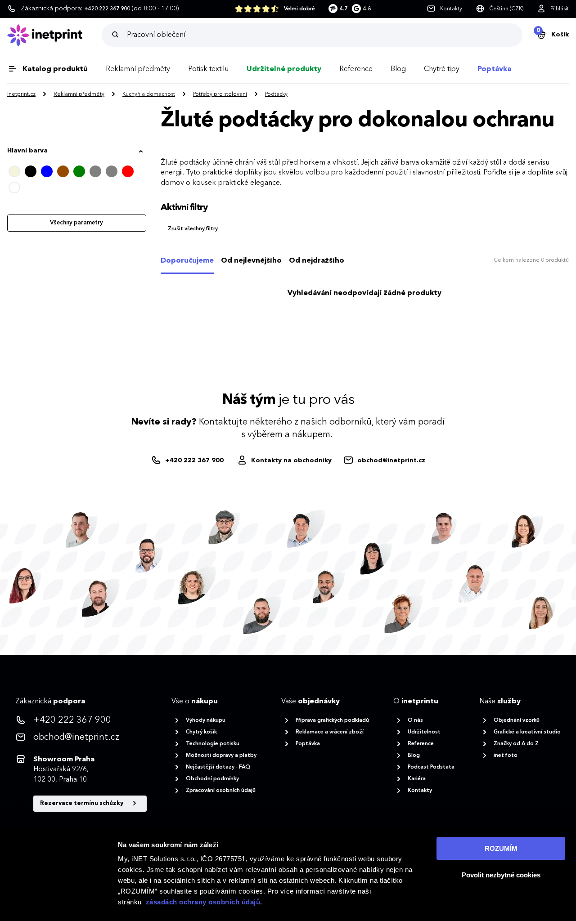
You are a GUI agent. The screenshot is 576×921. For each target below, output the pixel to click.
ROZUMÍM (501, 848)
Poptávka (494, 69)
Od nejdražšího (316, 260)
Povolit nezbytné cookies (501, 875)
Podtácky (276, 94)
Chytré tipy (441, 69)
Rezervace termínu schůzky (82, 803)
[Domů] (54, 35)
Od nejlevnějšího (251, 260)
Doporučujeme (187, 260)
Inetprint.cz (21, 94)
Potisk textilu (208, 69)
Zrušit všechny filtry (193, 229)
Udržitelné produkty (284, 69)
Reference (356, 69)
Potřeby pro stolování (220, 94)
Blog (398, 69)
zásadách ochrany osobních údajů (203, 902)
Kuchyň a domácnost (148, 94)
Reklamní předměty (138, 69)
